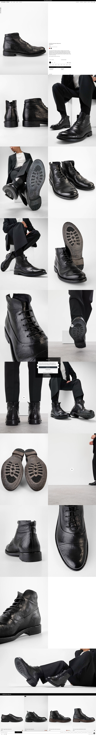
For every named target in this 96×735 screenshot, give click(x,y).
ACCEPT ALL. (48, 367)
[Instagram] (1, 734)
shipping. (68, 732)
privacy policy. (45, 372)
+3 (70, 730)
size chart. (69, 62)
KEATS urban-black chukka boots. (29, 729)
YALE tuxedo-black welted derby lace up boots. (79, 729)
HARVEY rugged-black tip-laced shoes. (6, 729)
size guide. (75, 732)
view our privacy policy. (48, 375)
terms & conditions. (50, 372)
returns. (72, 732)
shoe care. (79, 732)
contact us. (62, 732)
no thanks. (48, 374)
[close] (59, 358)
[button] (94, 733)
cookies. (94, 732)
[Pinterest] (4, 734)
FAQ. (65, 732)
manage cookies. (48, 369)
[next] (95, 707)
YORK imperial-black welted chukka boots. (54, 729)
